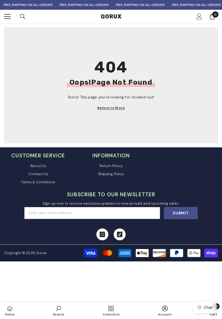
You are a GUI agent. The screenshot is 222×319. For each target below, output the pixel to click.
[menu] (7, 16)
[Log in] (199, 16)
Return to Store (111, 108)
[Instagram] (102, 234)
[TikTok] (120, 234)
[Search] (22, 16)
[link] (58, 310)
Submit (181, 213)
